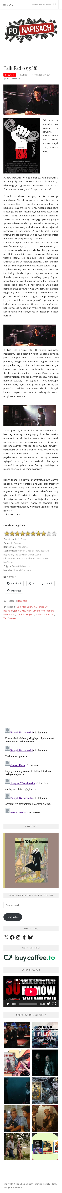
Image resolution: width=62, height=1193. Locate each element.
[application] (31, 991)
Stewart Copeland (44, 614)
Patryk (24, 75)
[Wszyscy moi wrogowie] (17, 1146)
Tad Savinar (9, 618)
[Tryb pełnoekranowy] (54, 1004)
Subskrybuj (13, 916)
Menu (10, 4)
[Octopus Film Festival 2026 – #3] (45, 1146)
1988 (18, 606)
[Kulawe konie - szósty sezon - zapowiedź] (45, 1062)
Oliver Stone (39, 610)
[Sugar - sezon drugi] (17, 1034)
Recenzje (9, 75)
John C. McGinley (23, 610)
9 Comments (13, 78)
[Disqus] (31, 680)
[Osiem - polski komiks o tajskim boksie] (17, 1062)
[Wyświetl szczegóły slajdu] (31, 860)
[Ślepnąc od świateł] (45, 1118)
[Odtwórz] (8, 1004)
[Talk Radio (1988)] (31, 99)
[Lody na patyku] (17, 1118)
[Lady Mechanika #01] (45, 1090)
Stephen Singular (25, 614)
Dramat (40, 606)
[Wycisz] (48, 1004)
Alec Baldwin (28, 606)
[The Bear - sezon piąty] (17, 1090)
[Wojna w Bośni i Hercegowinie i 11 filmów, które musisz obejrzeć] (45, 1034)
